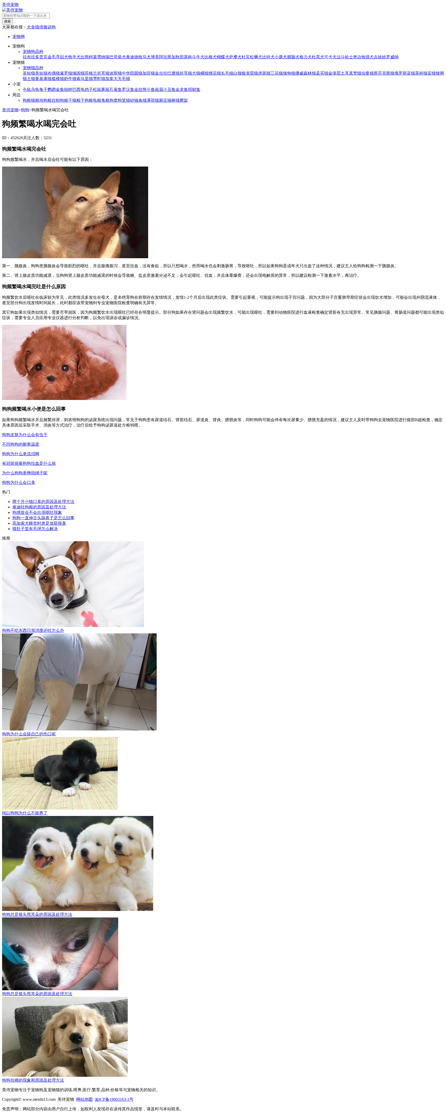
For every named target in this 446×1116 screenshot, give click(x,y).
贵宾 (43, 57)
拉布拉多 (31, 57)
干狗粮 (87, 100)
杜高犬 (318, 57)
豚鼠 (105, 89)
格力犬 (305, 57)
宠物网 (18, 36)
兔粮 (105, 100)
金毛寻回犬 (57, 57)
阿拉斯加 (167, 57)
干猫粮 (74, 100)
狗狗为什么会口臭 (18, 482)
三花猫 (276, 73)
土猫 (31, 78)
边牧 (361, 57)
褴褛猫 (58, 78)
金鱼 (60, 89)
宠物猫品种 (33, 68)
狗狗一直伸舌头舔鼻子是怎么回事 (43, 518)
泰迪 (130, 57)
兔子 (43, 89)
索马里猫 (84, 78)
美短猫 (41, 73)
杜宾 (246, 57)
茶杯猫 (421, 73)
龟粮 (97, 100)
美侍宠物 (10, 4)
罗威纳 (392, 57)
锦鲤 (68, 89)
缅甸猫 (289, 73)
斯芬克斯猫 (384, 73)
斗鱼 (151, 89)
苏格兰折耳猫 (97, 73)
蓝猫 (431, 73)
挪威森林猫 (305, 73)
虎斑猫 (264, 73)
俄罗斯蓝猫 (404, 73)
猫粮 (35, 100)
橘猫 (204, 73)
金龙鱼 (182, 89)
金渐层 (334, 73)
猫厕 (159, 100)
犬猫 (196, 73)
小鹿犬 (281, 57)
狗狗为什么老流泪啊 (20, 454)
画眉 (159, 89)
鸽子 (89, 89)
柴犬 (122, 57)
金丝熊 (140, 89)
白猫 (237, 73)
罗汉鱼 (128, 89)
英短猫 (29, 73)
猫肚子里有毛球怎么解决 (35, 528)
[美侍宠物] (12, 10)
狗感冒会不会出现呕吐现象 (37, 512)
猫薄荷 (148, 100)
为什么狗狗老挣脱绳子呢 (24, 473)
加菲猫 (148, 73)
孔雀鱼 (115, 89)
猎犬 (369, 57)
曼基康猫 (43, 78)
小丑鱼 (169, 89)
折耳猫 (186, 73)
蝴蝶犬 (223, 57)
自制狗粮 (60, 100)
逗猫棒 (169, 100)
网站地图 (84, 1099)
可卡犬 (330, 57)
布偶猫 (53, 73)
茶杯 (188, 57)
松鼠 (97, 89)
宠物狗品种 (33, 51)
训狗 (51, 27)
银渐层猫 (250, 73)
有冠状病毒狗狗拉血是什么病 (29, 463)
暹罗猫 (66, 73)
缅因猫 (78, 73)
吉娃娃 (380, 57)
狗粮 (27, 100)
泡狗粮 (45, 100)
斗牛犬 (198, 57)
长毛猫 (227, 73)
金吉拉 (161, 73)
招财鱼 (194, 89)
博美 (155, 57)
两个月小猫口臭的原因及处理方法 (43, 501)
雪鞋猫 (99, 78)
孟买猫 (322, 73)
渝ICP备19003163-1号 (114, 1099)
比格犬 (210, 57)
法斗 (341, 57)
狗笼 (122, 100)
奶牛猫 (70, 78)
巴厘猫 (173, 73)
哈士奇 (351, 57)
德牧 (138, 57)
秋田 (180, 57)
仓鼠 (27, 89)
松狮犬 (256, 57)
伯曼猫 (367, 73)
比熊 (85, 57)
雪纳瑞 (103, 57)
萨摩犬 (235, 57)
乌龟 (35, 89)
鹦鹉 (51, 89)
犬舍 (31, 27)
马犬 (146, 57)
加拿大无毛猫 (117, 78)
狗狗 (25, 110)
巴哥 (113, 57)
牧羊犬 (74, 57)
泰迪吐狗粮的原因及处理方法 (39, 507)
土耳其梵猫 (351, 73)
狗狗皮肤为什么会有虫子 (24, 435)
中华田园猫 (132, 73)
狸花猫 (215, 73)
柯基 (93, 57)
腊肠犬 (293, 57)
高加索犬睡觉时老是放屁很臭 (39, 523)
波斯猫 (115, 73)
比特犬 (268, 57)
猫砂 (130, 100)
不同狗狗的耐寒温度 (20, 444)
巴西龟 (78, 89)
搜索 (7, 21)
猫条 (138, 100)
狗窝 (113, 100)
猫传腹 (41, 27)
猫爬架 (182, 100)
